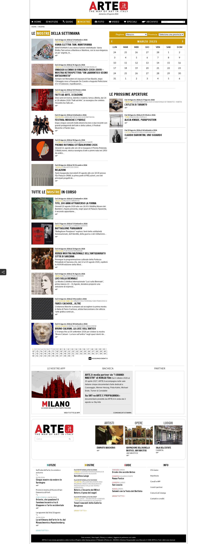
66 (57, 356)
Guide (69, 21)
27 (53, 351)
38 (97, 351)
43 (41, 354)
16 (84, 349)
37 (93, 351)
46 (53, 354)
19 (96, 349)
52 (77, 354)
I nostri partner (156, 487)
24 (41, 351)
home (33, 27)
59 (105, 354)
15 (80, 349)
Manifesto (154, 476)
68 (65, 356)
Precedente (112, 41)
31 (69, 351)
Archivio (152, 21)
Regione (120, 34)
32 (73, 351)
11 (64, 349)
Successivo (182, 41)
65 (53, 356)
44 (45, 354)
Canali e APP (155, 481)
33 (77, 351)
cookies (109, 537)
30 (65, 351)
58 (101, 354)
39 (101, 351)
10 (60, 349)
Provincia (152, 34)
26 (49, 351)
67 (61, 356)
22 (33, 351)
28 (57, 351)
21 (104, 349)
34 (81, 351)
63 (45, 356)
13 (72, 349)
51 (73, 354)
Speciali (132, 21)
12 (68, 349)
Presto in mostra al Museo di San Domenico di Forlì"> (50, 498)
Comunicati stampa (158, 493)
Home (37, 21)
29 (61, 351)
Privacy (102, 537)
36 (89, 351)
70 (73, 356)
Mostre (85, 21)
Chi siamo (154, 470)
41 (33, 354)
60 (33, 356)
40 (105, 351)
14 (76, 349)
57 (97, 354)
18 (92, 349)
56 (93, 354)
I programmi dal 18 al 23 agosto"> (51, 517)
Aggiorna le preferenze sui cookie (125, 537)
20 (100, 349)
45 (49, 354)
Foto (101, 21)
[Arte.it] (108, 6)
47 (57, 354)
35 (85, 351)
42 (37, 354)
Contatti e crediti (157, 499)
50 (69, 354)
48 (61, 354)
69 (69, 356)
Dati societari (85, 537)
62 (41, 356)
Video (115, 21)
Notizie (53, 21)
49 (65, 354)
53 (81, 354)
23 (37, 351)
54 (85, 354)
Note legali (95, 537)
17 (88, 349)
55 (89, 354)
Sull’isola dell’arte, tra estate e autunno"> (49, 476)
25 (45, 351)
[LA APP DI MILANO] (56, 413)
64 (49, 356)
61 (37, 356)
